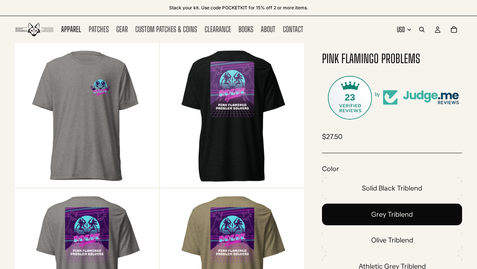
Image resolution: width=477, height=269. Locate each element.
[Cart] (454, 29)
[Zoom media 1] (87, 115)
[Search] (422, 29)
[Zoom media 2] (232, 115)
